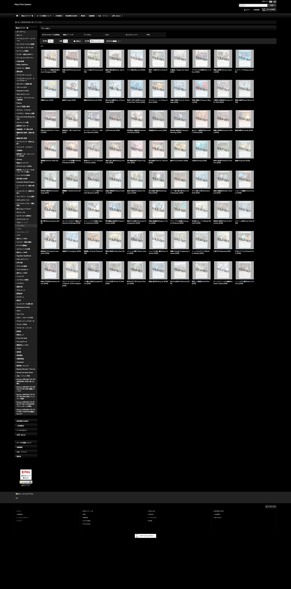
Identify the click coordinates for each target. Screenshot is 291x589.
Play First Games (23, 4)
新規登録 (256, 9)
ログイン (248, 9)
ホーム (19, 511)
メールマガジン (22, 430)
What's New (151, 511)
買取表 (19, 456)
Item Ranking (86, 524)
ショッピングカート (23, 517)
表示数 (45, 41)
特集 (84, 514)
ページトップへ (272, 506)
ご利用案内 (20, 426)
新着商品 (85, 517)
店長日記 (150, 514)
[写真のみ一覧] (115, 41)
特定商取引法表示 (22, 421)
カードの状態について (24, 443)
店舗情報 (20, 447)
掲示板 (150, 520)
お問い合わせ (21, 435)
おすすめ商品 (86, 520)
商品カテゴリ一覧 (88, 511)
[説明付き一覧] (120, 41)
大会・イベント (22, 452)
